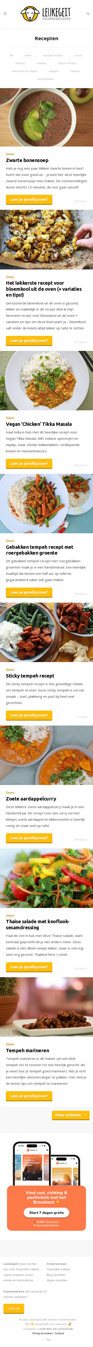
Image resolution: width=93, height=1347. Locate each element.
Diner (28, 55)
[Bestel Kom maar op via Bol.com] (46, 1229)
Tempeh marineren (27, 1050)
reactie (81, 717)
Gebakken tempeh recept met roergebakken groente (39, 549)
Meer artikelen (68, 1115)
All (11, 55)
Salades (41, 63)
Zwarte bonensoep (27, 160)
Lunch (78, 55)
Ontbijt (20, 63)
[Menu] (5, 13)
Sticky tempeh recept (30, 675)
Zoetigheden (45, 79)
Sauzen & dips (67, 63)
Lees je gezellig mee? (29, 199)
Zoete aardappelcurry (31, 798)
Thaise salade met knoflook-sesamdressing (38, 924)
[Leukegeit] (46, 14)
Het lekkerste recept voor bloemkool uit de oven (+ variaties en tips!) (43, 288)
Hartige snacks (53, 55)
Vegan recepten (56, 1280)
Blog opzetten (55, 1274)
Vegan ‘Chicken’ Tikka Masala (39, 424)
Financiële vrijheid (58, 1269)
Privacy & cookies (43, 1333)
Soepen (54, 71)
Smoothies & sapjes (24, 71)
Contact (14, 1308)
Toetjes (75, 71)
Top (48, 1339)
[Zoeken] (88, 14)
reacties (81, 201)
